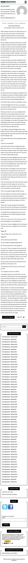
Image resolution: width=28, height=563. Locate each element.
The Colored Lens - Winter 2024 (9, 361)
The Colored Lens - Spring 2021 (9, 389)
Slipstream (11, 23)
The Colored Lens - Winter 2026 (9, 341)
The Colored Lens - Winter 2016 (9, 441)
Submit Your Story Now (7, 492)
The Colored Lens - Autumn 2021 (9, 384)
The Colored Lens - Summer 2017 (9, 426)
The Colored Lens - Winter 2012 (9, 481)
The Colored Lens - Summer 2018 (9, 416)
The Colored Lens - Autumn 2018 (9, 414)
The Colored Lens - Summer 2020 (9, 396)
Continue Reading (8, 317)
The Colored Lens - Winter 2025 (9, 351)
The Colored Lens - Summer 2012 (9, 476)
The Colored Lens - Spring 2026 (9, 339)
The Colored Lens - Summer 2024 (9, 356)
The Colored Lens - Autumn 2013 (9, 464)
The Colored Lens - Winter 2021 (9, 391)
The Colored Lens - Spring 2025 (9, 349)
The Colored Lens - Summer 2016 (9, 436)
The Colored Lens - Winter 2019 (9, 411)
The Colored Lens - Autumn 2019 (9, 404)
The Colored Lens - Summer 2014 (9, 456)
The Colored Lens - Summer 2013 (9, 466)
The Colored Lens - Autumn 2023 (9, 364)
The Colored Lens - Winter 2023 (9, 371)
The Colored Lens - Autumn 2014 (9, 454)
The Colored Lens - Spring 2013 (9, 469)
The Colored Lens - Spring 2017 (9, 429)
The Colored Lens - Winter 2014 (9, 461)
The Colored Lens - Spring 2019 (9, 409)
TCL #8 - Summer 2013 (20, 23)
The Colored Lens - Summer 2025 (9, 346)
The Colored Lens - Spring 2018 (9, 419)
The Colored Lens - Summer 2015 (9, 446)
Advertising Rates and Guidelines (9, 553)
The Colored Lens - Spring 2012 (9, 479)
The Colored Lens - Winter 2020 (9, 401)
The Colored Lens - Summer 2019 (9, 406)
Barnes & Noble (15, 537)
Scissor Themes (11, 559)
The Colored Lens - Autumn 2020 (9, 394)
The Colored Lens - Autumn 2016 (9, 434)
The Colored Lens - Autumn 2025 (9, 344)
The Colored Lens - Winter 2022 (9, 381)
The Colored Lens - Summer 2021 (9, 386)
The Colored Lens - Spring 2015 (9, 449)
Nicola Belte (5, 6)
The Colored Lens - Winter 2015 (9, 451)
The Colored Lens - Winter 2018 (9, 421)
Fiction (4, 23)
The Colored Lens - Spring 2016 (9, 439)
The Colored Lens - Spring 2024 (9, 359)
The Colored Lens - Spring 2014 (9, 459)
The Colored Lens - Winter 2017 (9, 431)
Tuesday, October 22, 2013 (18, 27)
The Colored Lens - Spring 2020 (9, 399)
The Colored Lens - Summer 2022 (9, 376)
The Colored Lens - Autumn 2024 (9, 354)
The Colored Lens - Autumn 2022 (9, 374)
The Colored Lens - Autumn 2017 (9, 424)
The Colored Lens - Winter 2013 (9, 471)
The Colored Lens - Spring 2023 (9, 369)
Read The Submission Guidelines (9, 494)
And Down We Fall (14, 25)
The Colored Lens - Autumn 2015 (9, 444)
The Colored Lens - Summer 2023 (9, 366)
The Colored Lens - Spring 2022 (9, 379)
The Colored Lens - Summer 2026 (9, 336)
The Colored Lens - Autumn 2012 (9, 474)
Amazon (8, 537)
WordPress (14, 560)
